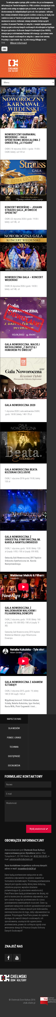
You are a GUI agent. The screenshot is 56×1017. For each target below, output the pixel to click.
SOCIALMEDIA (14, 765)
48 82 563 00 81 (40, 856)
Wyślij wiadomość (38, 829)
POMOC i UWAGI (14, 737)
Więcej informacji (18, 42)
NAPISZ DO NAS (14, 719)
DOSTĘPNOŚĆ (14, 756)
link (3, 42)
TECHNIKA (14, 747)
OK (4, 49)
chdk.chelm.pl (29, 1003)
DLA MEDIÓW (14, 728)
